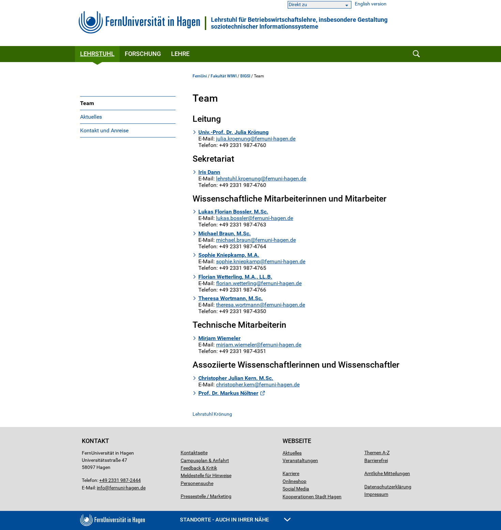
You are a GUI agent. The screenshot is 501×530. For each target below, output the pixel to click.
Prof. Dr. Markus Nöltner (228, 393)
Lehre (180, 53)
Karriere (291, 473)
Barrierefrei (376, 460)
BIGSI (245, 76)
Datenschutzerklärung (387, 486)
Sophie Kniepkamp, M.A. (228, 255)
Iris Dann (209, 172)
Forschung (143, 53)
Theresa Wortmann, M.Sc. (230, 298)
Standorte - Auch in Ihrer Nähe (225, 519)
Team (87, 103)
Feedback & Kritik (199, 468)
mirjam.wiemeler (236, 344)
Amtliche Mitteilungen (387, 473)
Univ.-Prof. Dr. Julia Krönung (233, 132)
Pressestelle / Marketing (206, 496)
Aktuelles (91, 117)
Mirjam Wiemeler (219, 338)
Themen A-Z (377, 452)
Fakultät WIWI (224, 76)
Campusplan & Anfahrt (205, 460)
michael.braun (233, 240)
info (101, 487)
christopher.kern (235, 384)
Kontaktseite (194, 452)
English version (370, 4)
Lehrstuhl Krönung (212, 414)
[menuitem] (128, 103)
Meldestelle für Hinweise (206, 475)
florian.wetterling (236, 283)
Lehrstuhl (97, 53)
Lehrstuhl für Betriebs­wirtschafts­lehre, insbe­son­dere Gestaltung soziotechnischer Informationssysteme (299, 23)
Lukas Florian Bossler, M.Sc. (233, 211)
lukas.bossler (232, 218)
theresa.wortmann (238, 304)
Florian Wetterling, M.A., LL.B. (235, 277)
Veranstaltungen (300, 460)
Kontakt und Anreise (104, 130)
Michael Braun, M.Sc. (224, 233)
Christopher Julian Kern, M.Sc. (235, 378)
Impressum (376, 494)
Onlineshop (294, 481)
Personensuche (197, 483)
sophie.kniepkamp (238, 261)
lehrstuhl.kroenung (238, 178)
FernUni (200, 76)
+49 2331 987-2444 (120, 480)
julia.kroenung (233, 138)
